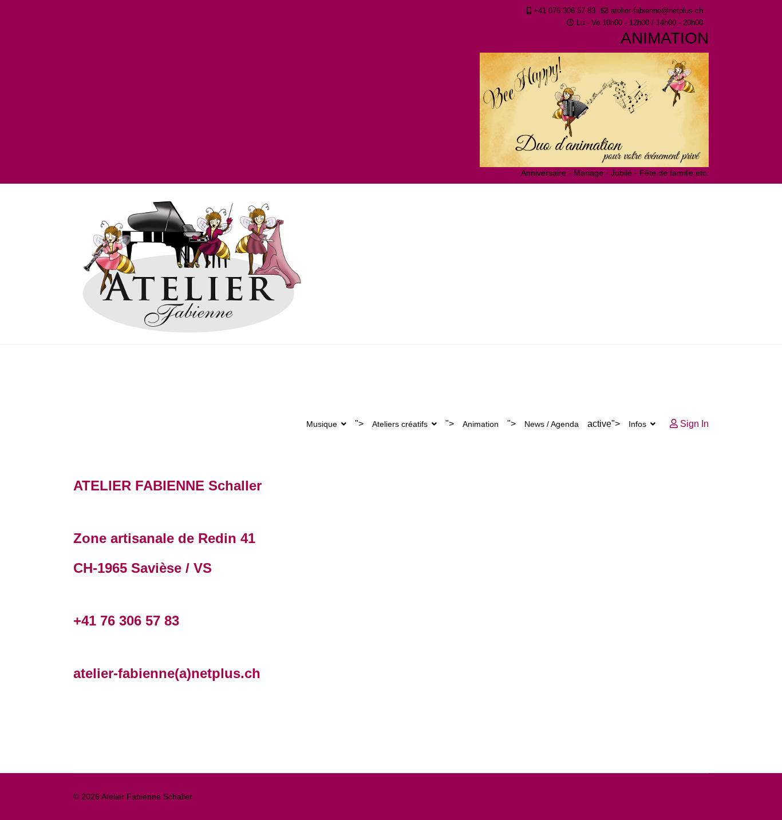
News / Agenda (551, 424)
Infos (637, 424)
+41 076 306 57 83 (564, 11)
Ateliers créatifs (400, 424)
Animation (481, 424)
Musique (321, 424)
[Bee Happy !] (594, 110)
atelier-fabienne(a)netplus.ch (166, 673)
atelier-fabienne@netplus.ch (657, 11)
